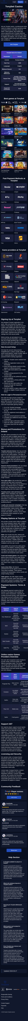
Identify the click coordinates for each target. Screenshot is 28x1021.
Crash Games (16, 102)
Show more (14, 850)
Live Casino (9, 102)
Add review (14, 797)
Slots (22, 102)
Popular (3, 102)
